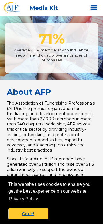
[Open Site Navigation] (94, 8)
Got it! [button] (28, 213)
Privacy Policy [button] (23, 198)
